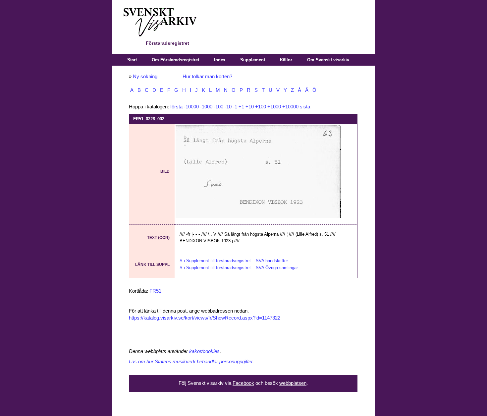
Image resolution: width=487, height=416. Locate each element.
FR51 (155, 291)
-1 (235, 106)
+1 (241, 106)
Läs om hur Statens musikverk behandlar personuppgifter (190, 361)
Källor (286, 59)
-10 (228, 106)
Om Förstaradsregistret (175, 59)
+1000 (274, 106)
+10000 (290, 106)
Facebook (243, 383)
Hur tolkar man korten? (207, 76)
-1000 (206, 106)
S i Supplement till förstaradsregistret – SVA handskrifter (234, 260)
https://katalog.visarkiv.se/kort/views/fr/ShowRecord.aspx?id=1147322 (204, 318)
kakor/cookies (204, 351)
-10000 (191, 106)
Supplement (252, 59)
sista (305, 106)
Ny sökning (145, 76)
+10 (249, 106)
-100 (218, 106)
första (176, 106)
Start (132, 59)
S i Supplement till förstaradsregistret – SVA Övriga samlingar (239, 267)
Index (219, 59)
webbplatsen (292, 383)
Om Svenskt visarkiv (328, 59)
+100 (260, 106)
